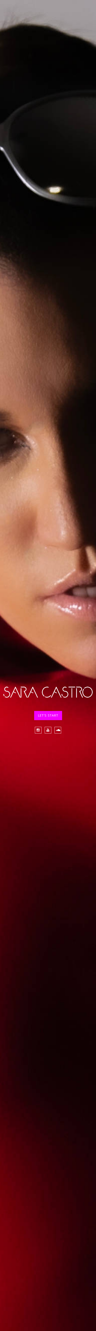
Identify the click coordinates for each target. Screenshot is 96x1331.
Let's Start (48, 715)
